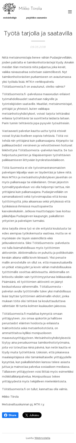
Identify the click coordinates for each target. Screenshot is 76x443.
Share (12, 415)
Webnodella (42, 438)
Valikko (70, 12)
